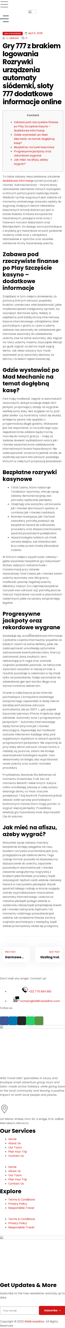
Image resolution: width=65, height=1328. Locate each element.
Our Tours (15, 1147)
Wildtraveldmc (34, 1321)
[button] (32, 1163)
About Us (14, 1143)
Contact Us (16, 1156)
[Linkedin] (13, 1020)
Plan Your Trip (17, 1152)
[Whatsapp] (30, 1020)
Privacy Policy (17, 1204)
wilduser (14, 38)
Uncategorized (12, 33)
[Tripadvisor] (39, 1020)
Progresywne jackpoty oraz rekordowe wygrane (32, 153)
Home (12, 1139)
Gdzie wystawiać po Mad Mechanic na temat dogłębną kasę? (34, 139)
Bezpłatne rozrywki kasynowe (34, 147)
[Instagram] (21, 1020)
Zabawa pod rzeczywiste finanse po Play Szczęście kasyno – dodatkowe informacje (36, 126)
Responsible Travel (21, 1208)
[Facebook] (4, 1020)
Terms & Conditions (21, 1200)
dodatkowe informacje (18, 181)
